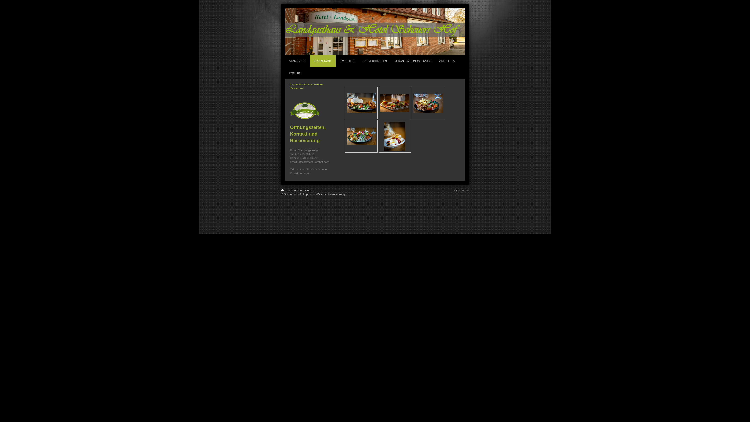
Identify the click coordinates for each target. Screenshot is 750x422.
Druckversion (294, 190)
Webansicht (461, 190)
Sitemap (309, 190)
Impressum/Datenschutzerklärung (324, 194)
